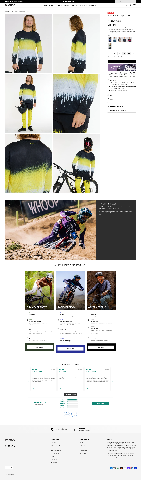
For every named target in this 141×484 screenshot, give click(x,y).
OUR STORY (91, 5)
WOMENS (66, 5)
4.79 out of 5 (44, 402)
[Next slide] (112, 381)
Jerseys (16, 11)
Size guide (120, 56)
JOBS (52, 456)
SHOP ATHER (101, 347)
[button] (130, 5)
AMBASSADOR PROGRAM (57, 450)
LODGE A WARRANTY (56, 448)
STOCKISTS (54, 459)
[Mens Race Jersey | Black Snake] (129, 39)
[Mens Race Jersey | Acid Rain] (110, 46)
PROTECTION (82, 5)
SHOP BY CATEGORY (49, 5)
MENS (59, 5)
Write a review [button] (100, 403)
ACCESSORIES (83, 450)
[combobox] (125, 1)
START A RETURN (55, 445)
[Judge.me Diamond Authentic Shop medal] (67, 414)
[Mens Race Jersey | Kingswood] (124, 39)
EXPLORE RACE (70, 348)
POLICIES (53, 442)
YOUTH (73, 5)
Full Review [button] (34, 388)
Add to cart (122, 61)
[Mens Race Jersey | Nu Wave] (115, 39)
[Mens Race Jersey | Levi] (120, 39)
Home (6, 11)
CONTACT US (54, 462)
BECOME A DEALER (18, 1)
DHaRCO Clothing (10, 474)
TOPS (12, 11)
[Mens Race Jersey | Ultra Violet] (110, 39)
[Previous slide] (29, 381)
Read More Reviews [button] (71, 394)
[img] (35, 369)
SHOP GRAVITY (40, 347)
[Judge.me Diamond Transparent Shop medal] (74, 414)
